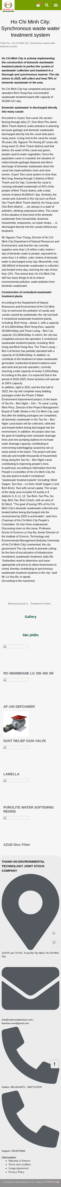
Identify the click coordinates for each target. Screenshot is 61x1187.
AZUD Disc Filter (16, 844)
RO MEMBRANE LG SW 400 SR (28, 673)
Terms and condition (19, 1164)
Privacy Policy (16, 1172)
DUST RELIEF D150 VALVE (24, 741)
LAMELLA (11, 774)
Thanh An (4, 43)
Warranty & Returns (19, 1160)
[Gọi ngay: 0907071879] (56, 943)
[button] (56, 5)
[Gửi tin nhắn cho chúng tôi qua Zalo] (54, 933)
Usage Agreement (18, 1168)
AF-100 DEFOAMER (19, 706)
